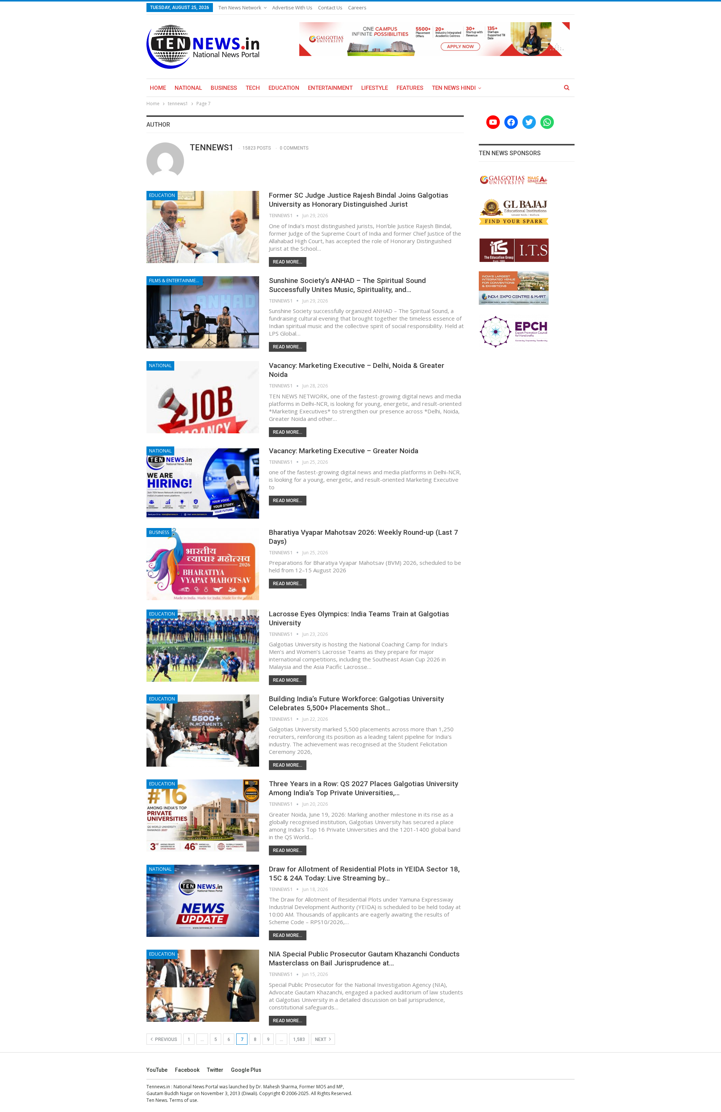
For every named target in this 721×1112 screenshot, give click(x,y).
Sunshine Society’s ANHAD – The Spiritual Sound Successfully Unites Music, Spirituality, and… (347, 285)
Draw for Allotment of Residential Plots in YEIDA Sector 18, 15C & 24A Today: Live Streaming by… (364, 873)
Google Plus (246, 1070)
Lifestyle (374, 88)
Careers (357, 7)
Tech (253, 88)
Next (321, 1039)
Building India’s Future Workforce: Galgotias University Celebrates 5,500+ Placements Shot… (356, 703)
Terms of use (183, 1100)
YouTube (156, 1070)
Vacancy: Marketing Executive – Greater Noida (343, 450)
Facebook (187, 1070)
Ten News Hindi (454, 88)
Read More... (287, 262)
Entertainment (330, 88)
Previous (165, 1039)
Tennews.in (158, 1086)
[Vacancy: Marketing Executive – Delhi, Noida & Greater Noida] (202, 397)
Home (158, 88)
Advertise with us (292, 7)
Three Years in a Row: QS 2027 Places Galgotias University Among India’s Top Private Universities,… (363, 788)
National (188, 88)
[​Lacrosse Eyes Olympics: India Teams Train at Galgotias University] (202, 646)
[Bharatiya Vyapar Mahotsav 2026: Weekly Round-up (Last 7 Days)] (202, 564)
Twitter (215, 1070)
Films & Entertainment (175, 280)
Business (224, 88)
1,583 (299, 1039)
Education (283, 88)
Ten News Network (240, 7)
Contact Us (330, 7)
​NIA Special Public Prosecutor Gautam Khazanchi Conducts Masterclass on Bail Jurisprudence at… (364, 958)
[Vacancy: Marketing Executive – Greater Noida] (202, 482)
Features (410, 88)
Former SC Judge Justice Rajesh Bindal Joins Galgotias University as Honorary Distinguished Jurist (358, 200)
